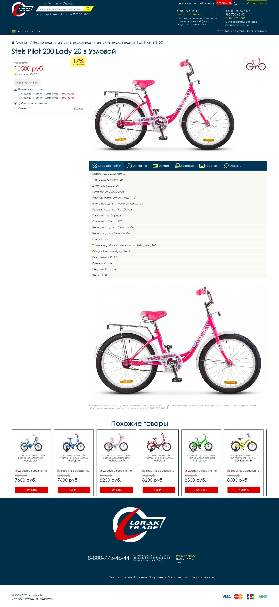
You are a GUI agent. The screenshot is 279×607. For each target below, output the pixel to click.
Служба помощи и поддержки (33, 598)
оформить (224, 3)
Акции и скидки (188, 577)
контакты (261, 31)
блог (250, 31)
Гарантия (223, 31)
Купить (31, 490)
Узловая (67, 3)
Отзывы (78, 108)
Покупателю (157, 577)
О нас (172, 577)
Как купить (238, 31)
